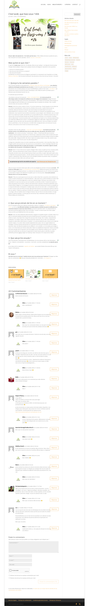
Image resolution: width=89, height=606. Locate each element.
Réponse (54, 295)
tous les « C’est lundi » (36, 57)
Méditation (74, 66)
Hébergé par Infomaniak (55, 600)
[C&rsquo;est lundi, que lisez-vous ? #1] (50, 273)
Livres (15, 16)
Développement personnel (71, 45)
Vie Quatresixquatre (21, 486)
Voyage (66, 70)
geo (16, 332)
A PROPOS (67, 4)
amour (66, 57)
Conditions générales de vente (40, 600)
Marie (17, 465)
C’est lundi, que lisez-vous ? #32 (32, 278)
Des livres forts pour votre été (71, 20)
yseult (17, 350)
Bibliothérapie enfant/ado (70, 59)
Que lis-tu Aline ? (68, 68)
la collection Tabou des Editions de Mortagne (39, 85)
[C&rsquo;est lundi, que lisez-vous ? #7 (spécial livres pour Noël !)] (16, 273)
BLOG (49, 4)
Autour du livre (68, 41)
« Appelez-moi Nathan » (29, 246)
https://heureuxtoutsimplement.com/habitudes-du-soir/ (28, 412)
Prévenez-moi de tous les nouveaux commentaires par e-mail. (24, 575)
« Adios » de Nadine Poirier (33, 97)
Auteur (70, 57)
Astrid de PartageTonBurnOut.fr (24, 427)
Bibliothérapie (68, 43)
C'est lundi (72, 62)
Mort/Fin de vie (68, 66)
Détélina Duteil (19, 446)
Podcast (66, 49)
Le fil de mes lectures (21, 293)
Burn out (66, 62)
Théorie (74, 68)
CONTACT (75, 4)
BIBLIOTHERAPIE (57, 4)
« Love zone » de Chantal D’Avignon (34, 129)
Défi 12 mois (67, 64)
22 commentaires (22, 16)
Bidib (16, 377)
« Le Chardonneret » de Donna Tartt (31, 169)
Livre (72, 64)
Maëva (17, 312)
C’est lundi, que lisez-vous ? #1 (49, 278)
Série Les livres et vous (70, 52)
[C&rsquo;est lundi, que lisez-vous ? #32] (33, 273)
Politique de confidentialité (24, 600)
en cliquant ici (47, 258)
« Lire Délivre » (52, 88)
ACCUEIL (43, 4)
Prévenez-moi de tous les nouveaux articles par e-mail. (23, 578)
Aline (11, 16)
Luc (16, 507)
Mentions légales (12, 600)
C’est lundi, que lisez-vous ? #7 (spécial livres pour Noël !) (15, 279)
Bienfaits (78, 59)
